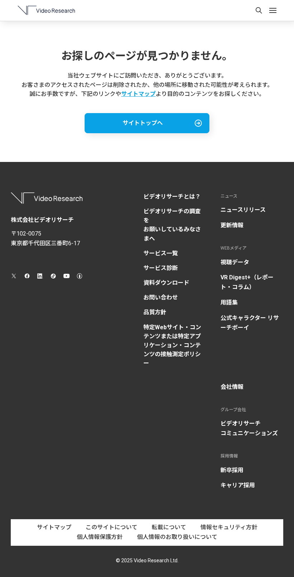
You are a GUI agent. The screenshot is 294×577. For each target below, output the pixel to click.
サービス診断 (160, 268)
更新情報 (231, 225)
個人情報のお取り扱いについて (177, 537)
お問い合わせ (160, 297)
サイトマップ (138, 93)
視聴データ (234, 262)
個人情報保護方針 (100, 537)
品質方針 (154, 312)
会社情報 (231, 386)
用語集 (229, 302)
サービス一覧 (160, 253)
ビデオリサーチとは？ (172, 196)
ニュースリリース (243, 209)
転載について (169, 527)
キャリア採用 (237, 485)
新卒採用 (231, 470)
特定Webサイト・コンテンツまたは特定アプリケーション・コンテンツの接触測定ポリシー (172, 345)
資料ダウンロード (166, 282)
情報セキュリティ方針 (228, 527)
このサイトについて (111, 527)
